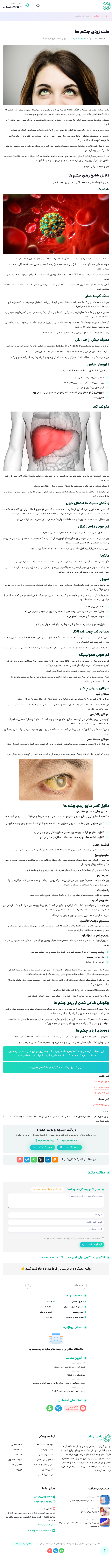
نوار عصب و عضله (45, 1445)
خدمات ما (17, 1450)
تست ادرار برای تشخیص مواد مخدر (69, 1367)
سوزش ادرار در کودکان (75, 1375)
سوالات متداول (15, 1460)
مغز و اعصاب (77, 1302)
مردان (49, 1317)
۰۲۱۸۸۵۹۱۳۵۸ (101, 1093)
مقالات (96, 16)
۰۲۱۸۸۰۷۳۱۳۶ (101, 1088)
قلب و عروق (46, 1312)
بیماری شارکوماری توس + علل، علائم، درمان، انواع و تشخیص (58, 1383)
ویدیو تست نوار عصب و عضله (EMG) (68, 1391)
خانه (105, 16)
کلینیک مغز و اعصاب (43, 1465)
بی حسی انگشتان (45, 1475)
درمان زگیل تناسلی (45, 1460)
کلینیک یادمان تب (78, 38)
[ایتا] (55, 1159)
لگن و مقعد (78, 1312)
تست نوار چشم (46, 1455)
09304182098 (46, 1141)
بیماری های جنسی (75, 1317)
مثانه (49, 1302)
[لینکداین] (48, 1159)
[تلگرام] (27, 1159)
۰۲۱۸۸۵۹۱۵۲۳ (101, 1082)
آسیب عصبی (47, 1469)
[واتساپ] (34, 1159)
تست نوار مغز (47, 1450)
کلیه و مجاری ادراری (74, 1307)
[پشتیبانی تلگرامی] (58, 1408)
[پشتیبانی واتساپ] (49, 1408)
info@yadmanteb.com (39, 1531)
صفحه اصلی (16, 1445)
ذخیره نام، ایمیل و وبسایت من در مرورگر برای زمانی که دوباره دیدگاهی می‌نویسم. (72, 1238)
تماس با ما (17, 1465)
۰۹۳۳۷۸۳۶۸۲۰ (101, 1105)
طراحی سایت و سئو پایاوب (22, 1544)
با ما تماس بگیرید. (40, 1067)
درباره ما (18, 1469)
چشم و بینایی (45, 1307)
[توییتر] (41, 1159)
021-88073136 (68, 1141)
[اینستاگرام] (20, 1159)
